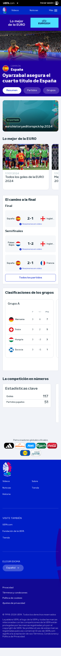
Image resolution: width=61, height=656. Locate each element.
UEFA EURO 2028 (5, 10)
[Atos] (30, 446)
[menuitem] (17, 10)
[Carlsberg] (41, 446)
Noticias (7, 488)
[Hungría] (12, 339)
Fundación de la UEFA (13, 531)
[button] (52, 10)
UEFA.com (8, 525)
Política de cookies (12, 598)
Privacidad (8, 588)
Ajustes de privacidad (14, 603)
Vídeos (6, 481)
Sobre (35, 481)
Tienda (35, 488)
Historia (6, 494)
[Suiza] (12, 329)
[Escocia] (12, 349)
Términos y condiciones (15, 593)
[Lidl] (25, 453)
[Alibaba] (20, 446)
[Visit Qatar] (36, 453)
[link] (15, 10)
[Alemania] (12, 319)
